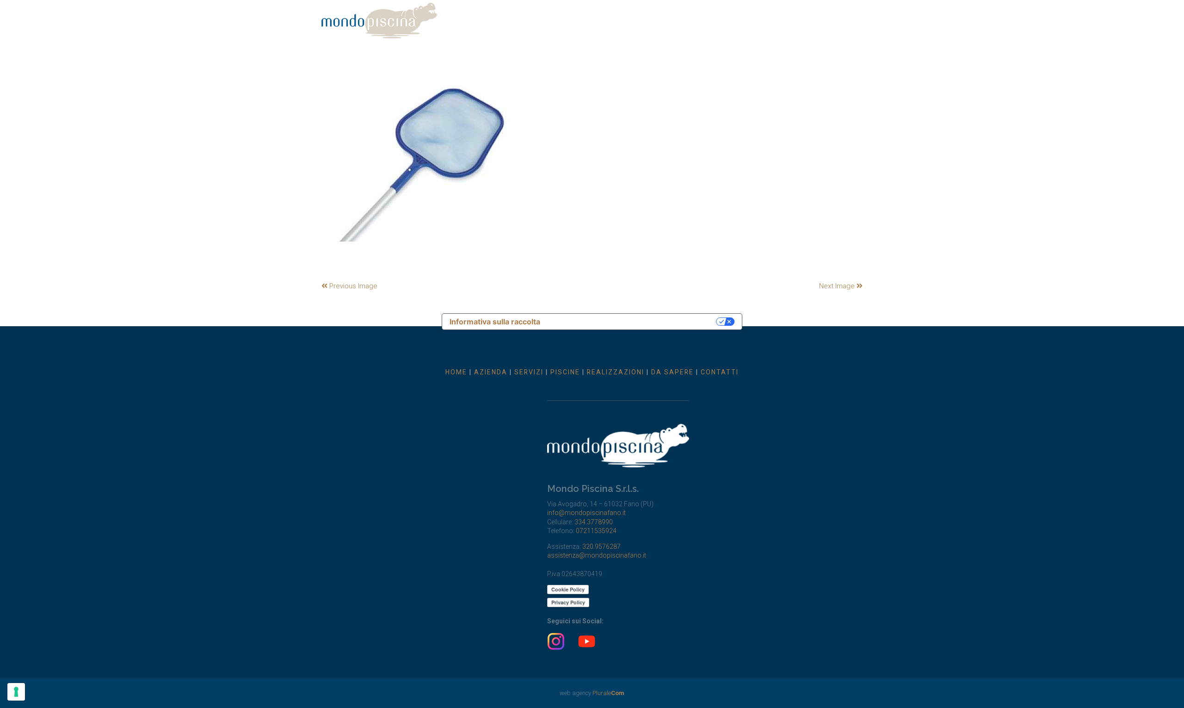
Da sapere (750, 17)
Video (792, 17)
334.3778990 (593, 522)
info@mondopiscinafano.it (586, 512)
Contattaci (836, 17)
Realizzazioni (695, 17)
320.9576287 (601, 546)
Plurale (608, 692)
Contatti (720, 372)
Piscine (565, 372)
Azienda (523, 17)
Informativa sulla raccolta (495, 321)
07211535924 (596, 530)
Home (484, 17)
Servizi (564, 17)
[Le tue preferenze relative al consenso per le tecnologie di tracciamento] (16, 692)
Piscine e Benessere (624, 17)
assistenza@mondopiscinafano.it (596, 555)
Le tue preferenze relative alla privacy (632, 321)
